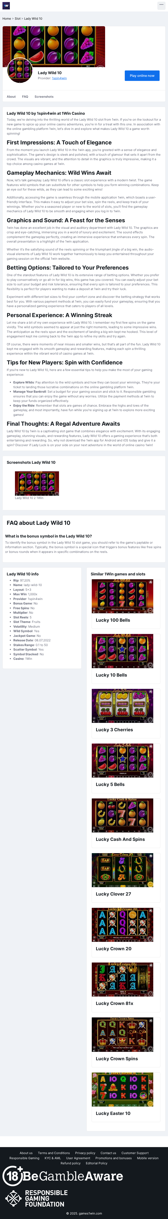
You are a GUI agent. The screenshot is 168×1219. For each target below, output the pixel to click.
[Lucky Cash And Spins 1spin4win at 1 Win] (126, 815)
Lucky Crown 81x (114, 1003)
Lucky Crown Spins (117, 1058)
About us (26, 1153)
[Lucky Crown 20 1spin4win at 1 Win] (126, 925)
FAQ (25, 97)
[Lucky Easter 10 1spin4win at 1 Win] (126, 1090)
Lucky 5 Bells (110, 784)
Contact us (108, 1153)
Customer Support (135, 1153)
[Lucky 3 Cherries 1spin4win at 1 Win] (126, 706)
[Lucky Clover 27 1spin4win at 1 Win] (126, 870)
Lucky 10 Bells (111, 675)
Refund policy (71, 1163)
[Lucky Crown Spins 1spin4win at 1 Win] (126, 1034)
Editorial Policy (96, 1163)
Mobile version (148, 1158)
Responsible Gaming (24, 1158)
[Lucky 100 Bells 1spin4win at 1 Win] (126, 596)
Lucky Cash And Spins (120, 839)
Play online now (142, 76)
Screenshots (44, 97)
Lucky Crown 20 (114, 948)
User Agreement (78, 1158)
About (11, 97)
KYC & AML (53, 1158)
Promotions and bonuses (113, 1158)
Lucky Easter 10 (113, 1113)
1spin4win (59, 78)
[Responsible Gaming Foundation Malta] (37, 1198)
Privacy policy (85, 1153)
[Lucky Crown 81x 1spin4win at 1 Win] (126, 980)
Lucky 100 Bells (113, 620)
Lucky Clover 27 (113, 894)
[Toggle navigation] (161, 6)
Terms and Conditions (54, 1153)
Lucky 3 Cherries (114, 729)
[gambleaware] (73, 1176)
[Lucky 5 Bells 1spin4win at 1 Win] (126, 761)
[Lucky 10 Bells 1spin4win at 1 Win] (126, 651)
